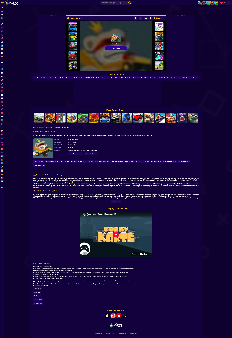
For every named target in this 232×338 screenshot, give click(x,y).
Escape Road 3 (73, 77)
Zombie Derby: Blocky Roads (132, 77)
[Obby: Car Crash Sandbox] (73, 46)
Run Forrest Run (64, 77)
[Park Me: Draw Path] (159, 46)
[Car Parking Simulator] (73, 55)
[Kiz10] (14, 3)
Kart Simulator (37, 296)
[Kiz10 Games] (116, 325)
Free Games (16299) (76, 161)
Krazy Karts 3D (37, 288)
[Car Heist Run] (138, 118)
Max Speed (94, 77)
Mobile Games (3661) (184, 161)
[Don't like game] (150, 18)
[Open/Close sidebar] (2, 3)
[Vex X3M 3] (159, 26)
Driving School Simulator (117, 77)
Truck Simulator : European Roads (50, 77)
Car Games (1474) (38, 161)
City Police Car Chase (164, 77)
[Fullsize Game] (140, 18)
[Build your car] (72, 118)
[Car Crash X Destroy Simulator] (39, 118)
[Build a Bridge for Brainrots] (208, 3)
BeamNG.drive (145, 77)
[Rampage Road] (182, 118)
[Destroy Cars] (159, 65)
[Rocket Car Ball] (171, 118)
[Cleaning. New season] (160, 118)
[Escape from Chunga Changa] (204, 3)
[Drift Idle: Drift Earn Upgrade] (73, 65)
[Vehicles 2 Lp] (116, 118)
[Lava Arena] (212, 3)
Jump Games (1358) (144, 161)
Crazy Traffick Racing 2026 (178, 77)
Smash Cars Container (104, 77)
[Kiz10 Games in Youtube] (119, 315)
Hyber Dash (37, 77)
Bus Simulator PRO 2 (84, 77)
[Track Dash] (159, 55)
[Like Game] (146, 18)
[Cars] (61, 118)
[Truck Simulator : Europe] (127, 118)
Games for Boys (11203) (117, 161)
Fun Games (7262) (104, 161)
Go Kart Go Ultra (38, 303)
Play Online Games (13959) (170, 161)
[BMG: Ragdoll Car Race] (73, 36)
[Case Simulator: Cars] (200, 3)
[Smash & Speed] (149, 118)
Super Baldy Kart (38, 299)
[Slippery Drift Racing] (83, 118)
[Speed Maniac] (105, 118)
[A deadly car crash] (193, 118)
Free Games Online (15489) (90, 161)
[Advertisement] (116, 10)
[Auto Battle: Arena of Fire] (50, 118)
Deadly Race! (153, 77)
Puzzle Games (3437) (39, 165)
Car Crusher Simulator (192, 77)
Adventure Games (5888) (51, 161)
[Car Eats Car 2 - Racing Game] (94, 118)
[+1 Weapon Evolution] (216, 3)
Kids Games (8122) (156, 161)
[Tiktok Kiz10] (107, 315)
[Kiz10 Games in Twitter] (124, 315)
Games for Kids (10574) (131, 161)
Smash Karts (37, 292)
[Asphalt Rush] (159, 36)
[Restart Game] (135, 18)
